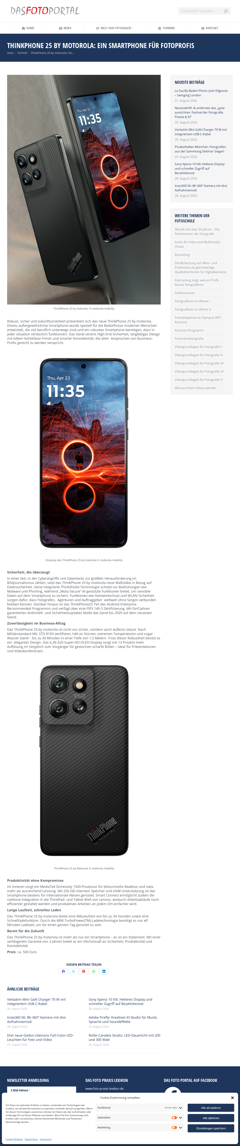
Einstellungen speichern (211, 1128)
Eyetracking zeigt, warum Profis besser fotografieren (197, 282)
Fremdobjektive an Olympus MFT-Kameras (198, 320)
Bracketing (182, 255)
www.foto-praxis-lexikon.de (105, 1089)
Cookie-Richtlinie (14, 1139)
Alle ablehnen (211, 1118)
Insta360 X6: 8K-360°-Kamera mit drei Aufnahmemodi (36, 1019)
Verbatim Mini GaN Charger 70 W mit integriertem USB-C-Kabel (36, 1001)
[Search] (226, 11)
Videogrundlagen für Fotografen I (198, 347)
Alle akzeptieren (211, 1107)
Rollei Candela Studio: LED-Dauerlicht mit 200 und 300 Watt (124, 1037)
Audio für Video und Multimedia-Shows (198, 244)
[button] (232, 1098)
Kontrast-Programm (189, 330)
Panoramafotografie (189, 338)
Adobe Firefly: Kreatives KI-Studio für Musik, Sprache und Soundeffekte (123, 1019)
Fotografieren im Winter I (192, 301)
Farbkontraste (185, 293)
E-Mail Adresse (21, 1090)
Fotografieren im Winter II (193, 309)
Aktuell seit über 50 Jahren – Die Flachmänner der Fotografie (197, 231)
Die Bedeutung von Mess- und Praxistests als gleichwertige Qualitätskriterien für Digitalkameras (200, 267)
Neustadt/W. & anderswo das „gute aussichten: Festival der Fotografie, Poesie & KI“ (200, 112)
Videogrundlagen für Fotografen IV (199, 371)
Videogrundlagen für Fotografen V (199, 380)
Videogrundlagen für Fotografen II (199, 355)
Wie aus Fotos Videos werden (195, 388)
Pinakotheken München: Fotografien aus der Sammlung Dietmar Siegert (200, 149)
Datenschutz (31, 1139)
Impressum (46, 1139)
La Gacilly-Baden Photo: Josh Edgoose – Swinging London (201, 93)
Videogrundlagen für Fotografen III (199, 363)
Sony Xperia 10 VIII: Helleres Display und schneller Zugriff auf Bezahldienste (120, 1001)
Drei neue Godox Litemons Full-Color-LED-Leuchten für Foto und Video (40, 1037)
